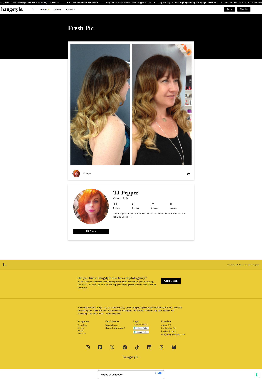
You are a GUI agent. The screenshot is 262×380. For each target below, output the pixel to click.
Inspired (173, 208)
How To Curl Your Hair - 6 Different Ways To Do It (237, 3)
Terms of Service (140, 324)
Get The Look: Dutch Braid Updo (72, 3)
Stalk (92, 231)
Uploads (154, 208)
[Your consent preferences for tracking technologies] (257, 375)
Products (70, 9)
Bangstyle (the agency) (115, 328)
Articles (44, 9)
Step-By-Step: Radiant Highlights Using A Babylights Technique (177, 3)
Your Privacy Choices (140, 373)
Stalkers (116, 208)
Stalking (135, 208)
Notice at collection (112, 374)
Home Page (82, 325)
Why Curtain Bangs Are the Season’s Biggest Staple (118, 3)
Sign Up (244, 9)
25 (153, 204)
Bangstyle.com (111, 325)
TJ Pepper (88, 173)
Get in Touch (171, 281)
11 (115, 204)
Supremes (81, 333)
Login (229, 9)
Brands (57, 9)
